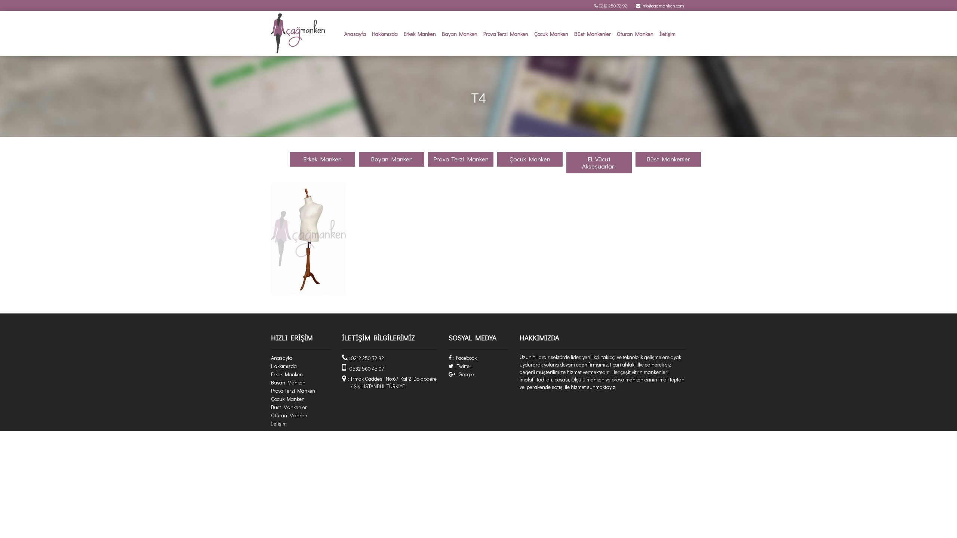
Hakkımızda (385, 33)
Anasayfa (355, 33)
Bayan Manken (459, 33)
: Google (464, 374)
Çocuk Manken (551, 33)
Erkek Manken (420, 33)
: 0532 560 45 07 (365, 368)
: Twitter (462, 366)
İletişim (667, 33)
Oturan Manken (635, 33)
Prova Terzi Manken (505, 33)
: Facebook (464, 357)
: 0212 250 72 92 (366, 358)
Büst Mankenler (592, 33)
